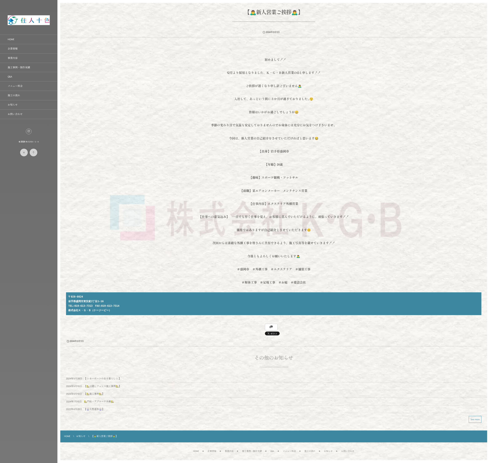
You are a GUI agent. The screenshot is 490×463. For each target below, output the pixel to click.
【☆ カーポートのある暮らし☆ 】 (102, 378)
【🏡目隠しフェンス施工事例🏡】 (102, 386)
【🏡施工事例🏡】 (94, 393)
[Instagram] (29, 131)
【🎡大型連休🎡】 (94, 409)
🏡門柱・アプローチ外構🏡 (99, 401)
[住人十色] (29, 23)
